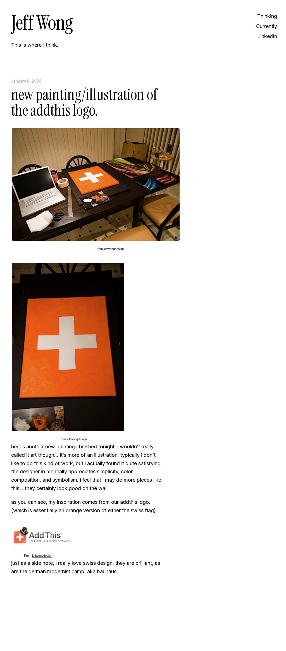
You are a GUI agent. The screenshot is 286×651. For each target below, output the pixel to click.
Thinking (267, 16)
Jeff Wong (42, 23)
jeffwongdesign (114, 248)
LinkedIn (267, 36)
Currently (266, 26)
